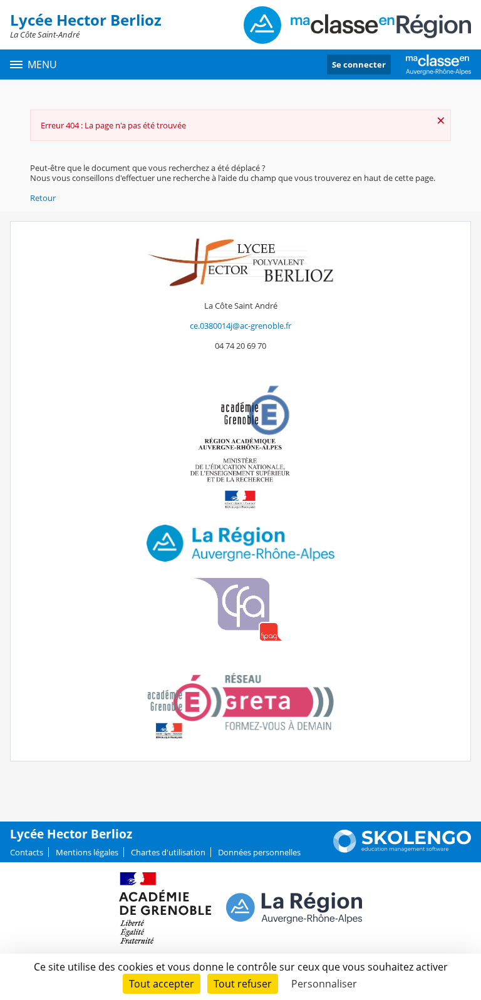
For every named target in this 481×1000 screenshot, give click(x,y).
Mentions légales (87, 852)
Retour (43, 198)
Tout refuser (243, 984)
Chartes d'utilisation (168, 852)
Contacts (26, 852)
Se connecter (359, 64)
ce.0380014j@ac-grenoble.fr (240, 325)
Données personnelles (259, 852)
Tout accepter (161, 984)
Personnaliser (324, 984)
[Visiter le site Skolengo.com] (402, 849)
